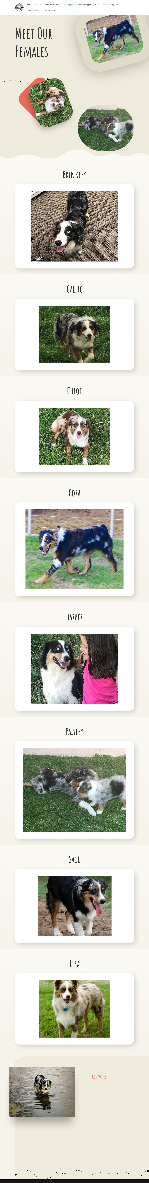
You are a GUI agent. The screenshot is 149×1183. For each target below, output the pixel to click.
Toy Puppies (113, 5)
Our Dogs (68, 5)
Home (29, 5)
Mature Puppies (33, 10)
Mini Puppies (100, 5)
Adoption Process (52, 5)
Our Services (50, 10)
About (36, 5)
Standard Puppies (84, 5)
